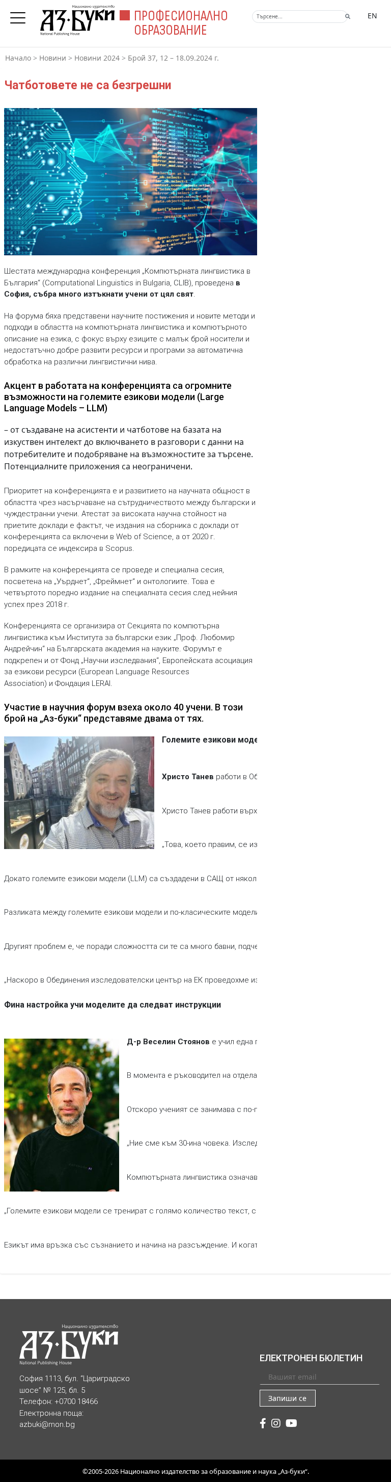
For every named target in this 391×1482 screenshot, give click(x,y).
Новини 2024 (97, 58)
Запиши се (287, 1398)
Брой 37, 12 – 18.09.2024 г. (173, 58)
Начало (18, 58)
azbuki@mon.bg (47, 1424)
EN (372, 15)
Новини (52, 58)
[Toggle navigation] (20, 14)
